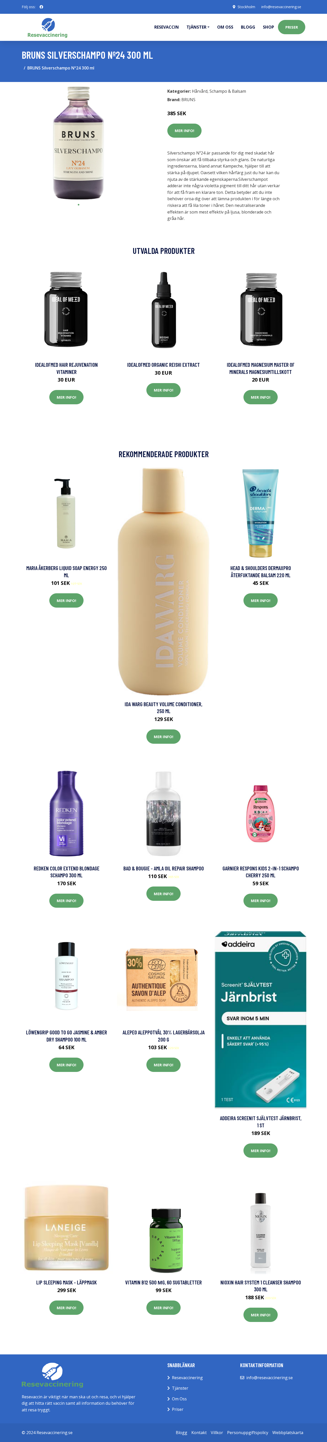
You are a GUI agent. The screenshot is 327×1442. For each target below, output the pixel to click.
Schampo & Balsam (227, 91)
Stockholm (246, 6)
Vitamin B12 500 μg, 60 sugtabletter (163, 1282)
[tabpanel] (78, 143)
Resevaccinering (187, 1377)
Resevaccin (166, 27)
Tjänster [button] (196, 27)
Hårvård (199, 91)
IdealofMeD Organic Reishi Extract (163, 364)
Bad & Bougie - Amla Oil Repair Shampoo (163, 868)
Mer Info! (184, 130)
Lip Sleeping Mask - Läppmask (66, 1282)
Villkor (217, 1432)
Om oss (225, 27)
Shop (268, 27)
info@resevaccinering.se (281, 6)
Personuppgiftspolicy (247, 1432)
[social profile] (41, 7)
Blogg (248, 27)
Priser (291, 27)
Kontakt (199, 1432)
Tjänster (180, 1388)
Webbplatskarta (287, 1432)
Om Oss (179, 1399)
